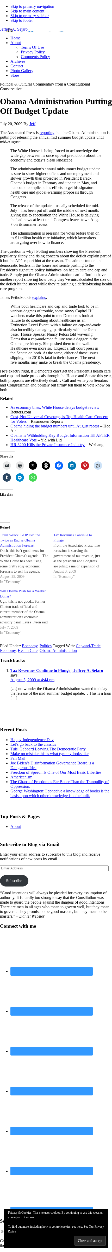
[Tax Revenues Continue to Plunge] (80, 556)
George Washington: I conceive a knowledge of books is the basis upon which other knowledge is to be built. (59, 793)
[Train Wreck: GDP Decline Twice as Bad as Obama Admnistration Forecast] (26, 559)
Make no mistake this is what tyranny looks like (49, 753)
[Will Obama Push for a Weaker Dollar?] (26, 612)
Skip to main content (27, 11)
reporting (47, 132)
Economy (30, 646)
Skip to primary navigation (32, 6)
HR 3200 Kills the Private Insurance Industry (47, 444)
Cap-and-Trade (88, 646)
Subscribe (14, 880)
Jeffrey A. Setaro (14, 29)
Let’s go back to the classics (33, 744)
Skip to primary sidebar (29, 15)
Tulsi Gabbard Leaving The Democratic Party (48, 749)
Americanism (21, 777)
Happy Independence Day (32, 739)
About (15, 826)
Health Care (28, 650)
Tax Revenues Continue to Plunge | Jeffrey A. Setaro (56, 670)
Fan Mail (17, 758)
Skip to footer (21, 20)
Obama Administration (58, 650)
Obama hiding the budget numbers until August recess (54, 426)
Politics (46, 646)
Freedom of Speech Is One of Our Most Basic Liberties (55, 772)
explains (39, 297)
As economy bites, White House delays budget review (54, 407)
